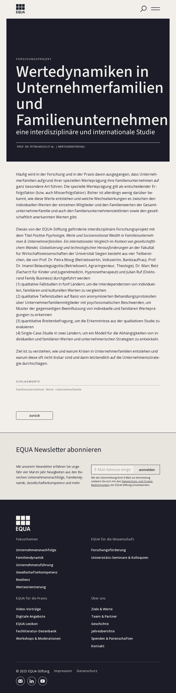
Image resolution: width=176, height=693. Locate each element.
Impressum (63, 671)
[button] (155, 8)
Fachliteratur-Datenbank (36, 631)
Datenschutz (87, 671)
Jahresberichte (103, 631)
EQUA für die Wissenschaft (112, 539)
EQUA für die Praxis (31, 598)
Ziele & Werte (102, 609)
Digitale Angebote (30, 616)
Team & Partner (104, 616)
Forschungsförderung (108, 550)
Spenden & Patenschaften (112, 638)
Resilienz (23, 580)
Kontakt (97, 646)
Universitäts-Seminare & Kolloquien (119, 558)
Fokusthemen (27, 539)
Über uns (98, 598)
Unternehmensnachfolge (36, 550)
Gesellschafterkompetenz (37, 572)
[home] (20, 9)
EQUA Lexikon (27, 624)
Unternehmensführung (34, 565)
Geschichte (100, 624)
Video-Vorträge (28, 609)
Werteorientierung (31, 587)
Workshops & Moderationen (38, 638)
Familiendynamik (30, 558)
